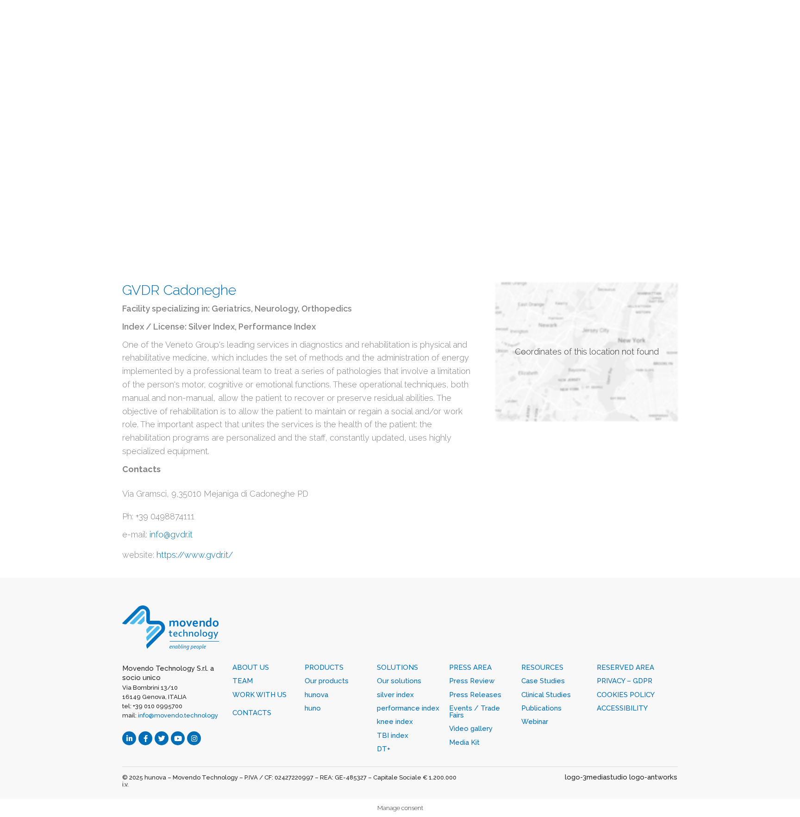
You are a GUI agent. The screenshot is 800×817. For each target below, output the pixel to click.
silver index (395, 695)
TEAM (242, 681)
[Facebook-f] (145, 738)
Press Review (471, 681)
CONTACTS (251, 713)
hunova (316, 695)
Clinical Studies (546, 695)
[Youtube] (178, 738)
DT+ (383, 749)
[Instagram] (194, 738)
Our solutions (399, 681)
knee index (395, 721)
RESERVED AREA (625, 667)
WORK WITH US (259, 695)
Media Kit (464, 742)
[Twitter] (162, 738)
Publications (541, 708)
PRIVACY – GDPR (624, 681)
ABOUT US (250, 667)
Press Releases (475, 695)
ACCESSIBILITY (622, 708)
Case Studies (543, 681)
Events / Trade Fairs (474, 711)
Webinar (534, 721)
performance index (408, 708)
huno (313, 708)
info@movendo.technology (178, 715)
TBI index (392, 735)
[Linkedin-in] (129, 738)
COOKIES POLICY (626, 695)
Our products (327, 681)
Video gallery (471, 728)
